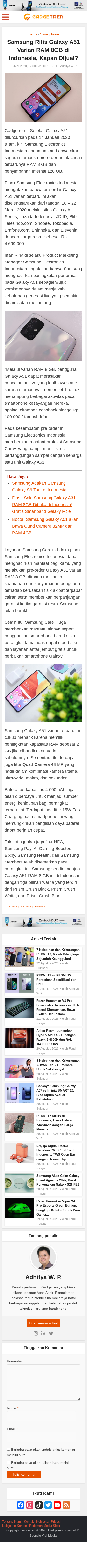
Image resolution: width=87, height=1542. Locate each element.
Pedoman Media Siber (44, 1526)
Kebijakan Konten (14, 1526)
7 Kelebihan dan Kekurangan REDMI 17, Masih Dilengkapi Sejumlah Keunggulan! (58, 954)
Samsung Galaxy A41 (34, 906)
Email (12, 1429)
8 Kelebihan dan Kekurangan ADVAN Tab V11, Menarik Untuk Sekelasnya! (58, 1065)
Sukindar (42, 968)
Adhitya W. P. (68, 66)
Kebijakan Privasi (48, 1521)
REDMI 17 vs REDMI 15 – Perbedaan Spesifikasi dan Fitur (56, 980)
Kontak (29, 1521)
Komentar (14, 1361)
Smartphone (49, 34)
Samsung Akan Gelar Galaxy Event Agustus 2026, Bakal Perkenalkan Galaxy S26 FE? (58, 1180)
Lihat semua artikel (43, 1323)
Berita (32, 34)
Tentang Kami (12, 1521)
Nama (12, 1408)
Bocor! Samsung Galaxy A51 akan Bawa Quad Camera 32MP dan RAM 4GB (45, 526)
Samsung (13, 906)
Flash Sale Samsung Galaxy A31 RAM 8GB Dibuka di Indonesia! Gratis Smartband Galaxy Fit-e (44, 504)
